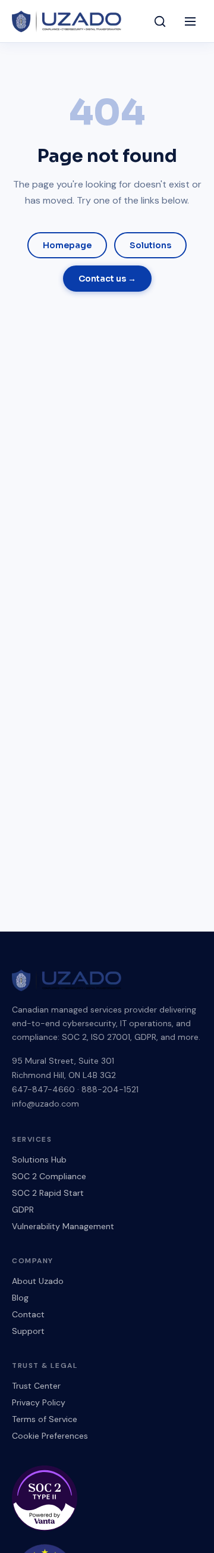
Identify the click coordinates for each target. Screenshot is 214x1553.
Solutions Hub (39, 1159)
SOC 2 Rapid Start (48, 1193)
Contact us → (107, 278)
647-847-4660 (43, 1089)
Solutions (150, 245)
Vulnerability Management (63, 1226)
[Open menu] (190, 21)
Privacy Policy (38, 1402)
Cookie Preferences (50, 1435)
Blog (20, 1297)
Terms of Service (44, 1419)
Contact (28, 1314)
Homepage (67, 245)
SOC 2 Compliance (49, 1176)
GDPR (23, 1209)
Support (28, 1331)
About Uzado (38, 1281)
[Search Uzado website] (160, 21)
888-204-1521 (110, 1089)
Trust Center (36, 1385)
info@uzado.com (45, 1103)
